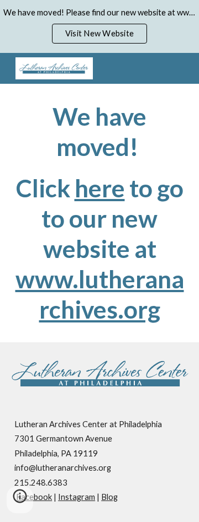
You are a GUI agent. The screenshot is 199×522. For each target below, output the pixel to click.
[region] (99, 26)
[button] (20, 500)
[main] (99, 213)
